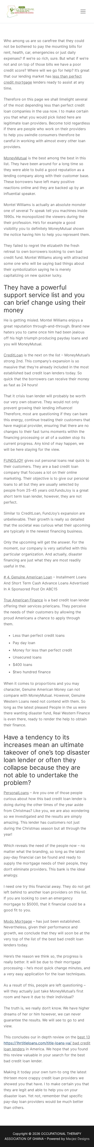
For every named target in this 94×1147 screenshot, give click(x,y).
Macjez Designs (77, 1139)
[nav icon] (83, 11)
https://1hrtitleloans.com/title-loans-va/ (37, 1043)
